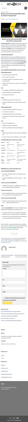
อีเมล (4, 286)
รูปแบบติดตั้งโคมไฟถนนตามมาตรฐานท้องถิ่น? (11, 311)
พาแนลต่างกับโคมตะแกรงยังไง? (8, 318)
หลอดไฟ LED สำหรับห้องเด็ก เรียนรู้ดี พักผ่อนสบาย (7, 256)
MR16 (24, 238)
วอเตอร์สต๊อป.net (13, 403)
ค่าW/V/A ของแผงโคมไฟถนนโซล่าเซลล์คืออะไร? (11, 320)
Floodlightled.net (10, 407)
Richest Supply (14, 395)
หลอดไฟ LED (6, 12)
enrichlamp (15, 19)
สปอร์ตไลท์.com (15, 400)
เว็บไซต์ (4, 292)
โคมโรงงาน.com (19, 397)
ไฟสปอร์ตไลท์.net (5, 405)
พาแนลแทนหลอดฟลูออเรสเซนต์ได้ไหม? (9, 316)
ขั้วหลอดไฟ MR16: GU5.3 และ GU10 (19, 239)
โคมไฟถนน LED (4, 368)
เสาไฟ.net (3, 407)
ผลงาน (2, 358)
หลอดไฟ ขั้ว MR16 (24, 241)
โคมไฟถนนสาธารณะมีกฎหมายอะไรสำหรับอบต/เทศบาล (12, 313)
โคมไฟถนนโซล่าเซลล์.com (21, 405)
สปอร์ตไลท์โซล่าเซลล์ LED (6, 377)
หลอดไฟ (5, 241)
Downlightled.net (5, 397)
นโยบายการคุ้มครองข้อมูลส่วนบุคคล (9, 387)
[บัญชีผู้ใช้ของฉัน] (23, 4)
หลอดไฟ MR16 (9, 241)
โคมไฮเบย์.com (12, 405)
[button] (2, 4)
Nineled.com (9, 402)
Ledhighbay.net (22, 395)
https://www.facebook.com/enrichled (9, 229)
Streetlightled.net (18, 407)
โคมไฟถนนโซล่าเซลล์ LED (6, 374)
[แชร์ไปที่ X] (14, 234)
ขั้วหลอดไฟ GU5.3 (9, 239)
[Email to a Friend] (16, 234)
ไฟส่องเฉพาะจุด (8, 242)
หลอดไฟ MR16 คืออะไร (16, 241)
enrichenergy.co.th (5, 408)
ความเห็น (5, 268)
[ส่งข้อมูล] (25, 8)
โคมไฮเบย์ (3, 365)
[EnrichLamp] (14, 4)
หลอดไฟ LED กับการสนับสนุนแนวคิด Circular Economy (20, 256)
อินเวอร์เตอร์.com (11, 410)
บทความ (2, 12)
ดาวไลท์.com (9, 400)
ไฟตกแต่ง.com (18, 410)
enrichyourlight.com (6, 395)
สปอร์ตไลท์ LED (4, 371)
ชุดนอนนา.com (13, 408)
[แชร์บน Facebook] (12, 234)
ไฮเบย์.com (3, 402)
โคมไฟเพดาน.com (5, 403)
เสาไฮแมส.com (13, 397)
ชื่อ (3, 280)
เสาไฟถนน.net (15, 402)
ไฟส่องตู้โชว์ (3, 242)
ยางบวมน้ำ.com (9, 398)
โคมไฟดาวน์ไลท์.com (21, 403)
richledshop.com (17, 398)
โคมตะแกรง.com (22, 402)
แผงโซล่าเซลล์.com (21, 408)
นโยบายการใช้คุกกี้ (5, 389)
